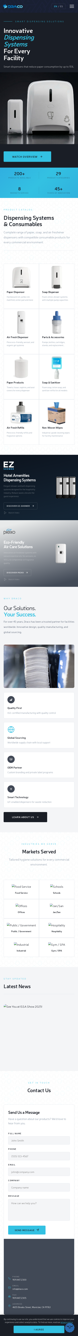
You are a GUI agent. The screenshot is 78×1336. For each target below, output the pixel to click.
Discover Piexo (15, 572)
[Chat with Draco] (69, 1327)
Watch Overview (25, 156)
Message (14, 1196)
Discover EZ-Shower (18, 506)
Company (14, 1180)
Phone (12, 1149)
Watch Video (13, 512)
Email (12, 1164)
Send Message (25, 1230)
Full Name (15, 1133)
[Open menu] (72, 6)
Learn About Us (23, 817)
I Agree (39, 1329)
